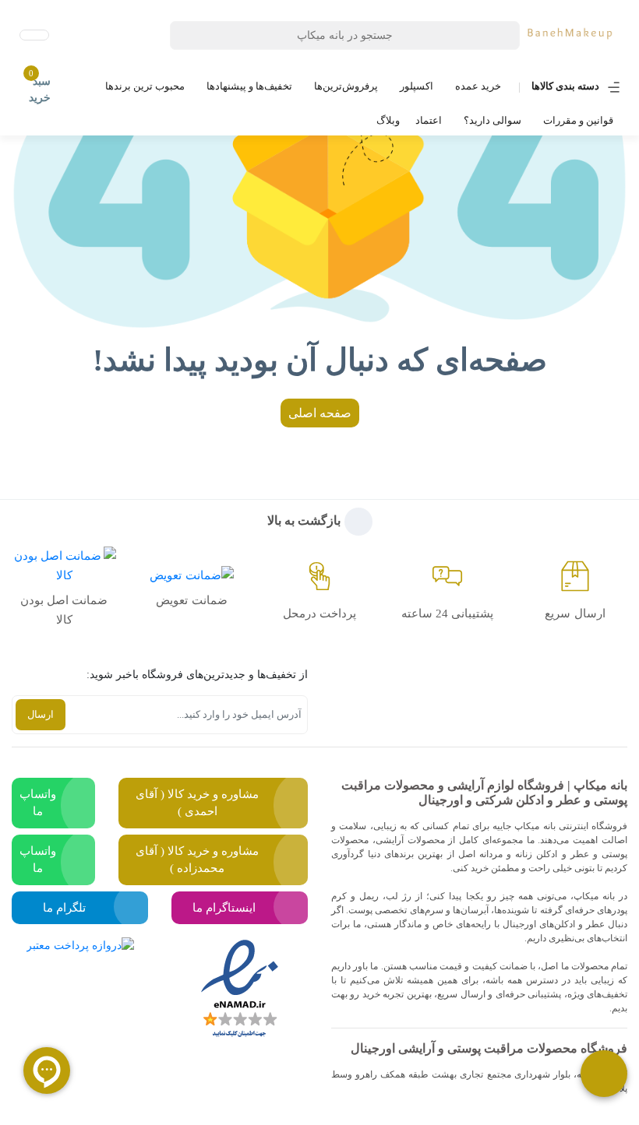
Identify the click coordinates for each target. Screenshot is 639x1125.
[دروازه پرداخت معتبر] (80, 989)
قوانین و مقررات (578, 120)
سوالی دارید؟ (492, 120)
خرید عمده (478, 86)
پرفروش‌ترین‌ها (346, 86)
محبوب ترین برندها (145, 86)
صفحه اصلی (319, 413)
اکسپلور (416, 86)
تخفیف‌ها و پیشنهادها (249, 86)
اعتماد (428, 120)
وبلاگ (388, 120)
